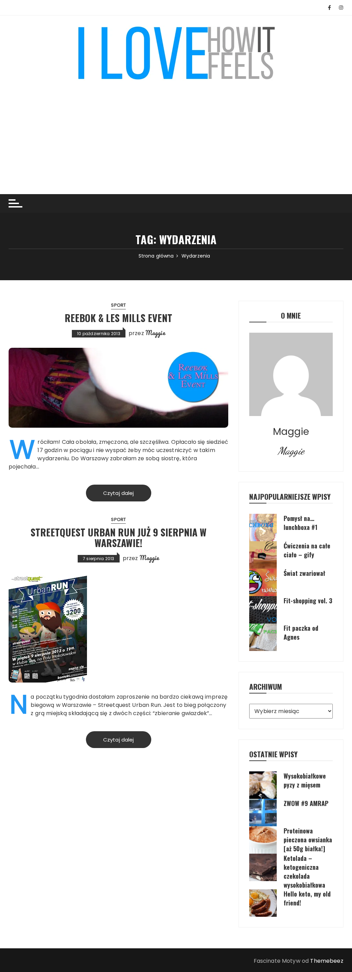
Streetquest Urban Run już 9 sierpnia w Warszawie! (119, 537)
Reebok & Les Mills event (118, 318)
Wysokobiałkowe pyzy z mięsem (305, 780)
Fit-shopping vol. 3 (308, 600)
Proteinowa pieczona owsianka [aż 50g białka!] (308, 839)
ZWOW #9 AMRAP (306, 803)
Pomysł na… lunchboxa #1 (300, 523)
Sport (118, 305)
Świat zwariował (304, 573)
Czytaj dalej (118, 493)
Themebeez (326, 961)
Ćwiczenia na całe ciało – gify (307, 550)
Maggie (155, 333)
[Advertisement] (176, 132)
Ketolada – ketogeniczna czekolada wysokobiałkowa (304, 871)
